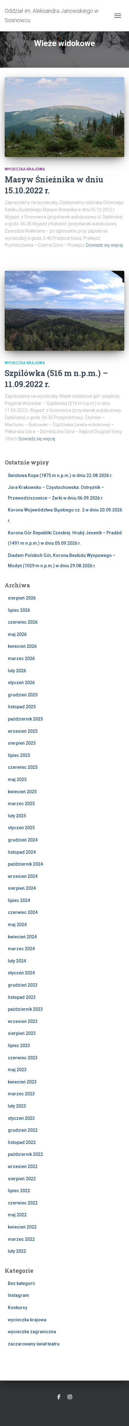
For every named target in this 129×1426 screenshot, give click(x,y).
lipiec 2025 (19, 755)
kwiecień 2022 (22, 1226)
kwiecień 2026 (22, 646)
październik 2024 (25, 864)
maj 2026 (17, 634)
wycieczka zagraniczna (32, 1331)
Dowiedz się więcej (104, 245)
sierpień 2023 (22, 1033)
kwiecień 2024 (22, 936)
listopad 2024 (22, 852)
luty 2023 (17, 1106)
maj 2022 (17, 1214)
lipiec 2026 (19, 610)
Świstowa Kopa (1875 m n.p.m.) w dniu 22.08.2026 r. (60, 475)
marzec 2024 (21, 948)
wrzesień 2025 (23, 731)
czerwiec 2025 (23, 767)
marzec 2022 (21, 1239)
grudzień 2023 (23, 985)
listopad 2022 (22, 1142)
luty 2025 (17, 815)
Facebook (59, 1397)
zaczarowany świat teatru (33, 1343)
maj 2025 (17, 779)
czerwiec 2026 (23, 622)
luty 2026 (17, 670)
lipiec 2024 (19, 900)
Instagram (18, 1295)
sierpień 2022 (22, 1178)
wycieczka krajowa (25, 169)
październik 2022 (25, 1154)
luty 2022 (17, 1251)
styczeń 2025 (21, 827)
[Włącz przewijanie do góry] (117, 1413)
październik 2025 (25, 718)
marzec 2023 (21, 1093)
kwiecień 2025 (22, 791)
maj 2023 (17, 1069)
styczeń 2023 (21, 1118)
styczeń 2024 (21, 972)
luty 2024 (17, 960)
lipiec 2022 (19, 1190)
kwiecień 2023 (22, 1081)
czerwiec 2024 (23, 912)
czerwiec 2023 (23, 1057)
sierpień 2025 (22, 743)
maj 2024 (17, 924)
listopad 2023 (22, 997)
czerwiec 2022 (23, 1202)
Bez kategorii (21, 1283)
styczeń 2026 (21, 682)
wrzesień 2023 (23, 1021)
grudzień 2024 (23, 839)
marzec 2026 (21, 658)
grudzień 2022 (23, 1130)
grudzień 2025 (23, 694)
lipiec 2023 (19, 1045)
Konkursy (17, 1307)
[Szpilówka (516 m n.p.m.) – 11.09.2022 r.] (64, 311)
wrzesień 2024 (23, 876)
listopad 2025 (22, 706)
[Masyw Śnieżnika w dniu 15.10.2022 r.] (64, 117)
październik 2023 (25, 1009)
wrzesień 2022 (23, 1166)
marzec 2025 (21, 803)
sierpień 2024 (22, 888)
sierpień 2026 (22, 597)
